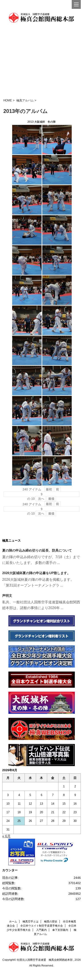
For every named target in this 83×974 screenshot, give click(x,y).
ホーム (13, 921)
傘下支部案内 (60, 929)
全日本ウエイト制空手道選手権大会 (41, 925)
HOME (7, 100)
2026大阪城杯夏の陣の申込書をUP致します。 (36, 573)
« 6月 (6, 836)
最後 (51, 498)
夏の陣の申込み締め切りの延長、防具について (37, 550)
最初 (49, 489)
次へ (40, 498)
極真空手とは (31, 921)
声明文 (7, 595)
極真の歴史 (50, 921)
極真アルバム (25, 100)
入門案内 (41, 929)
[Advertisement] (41, 61)
